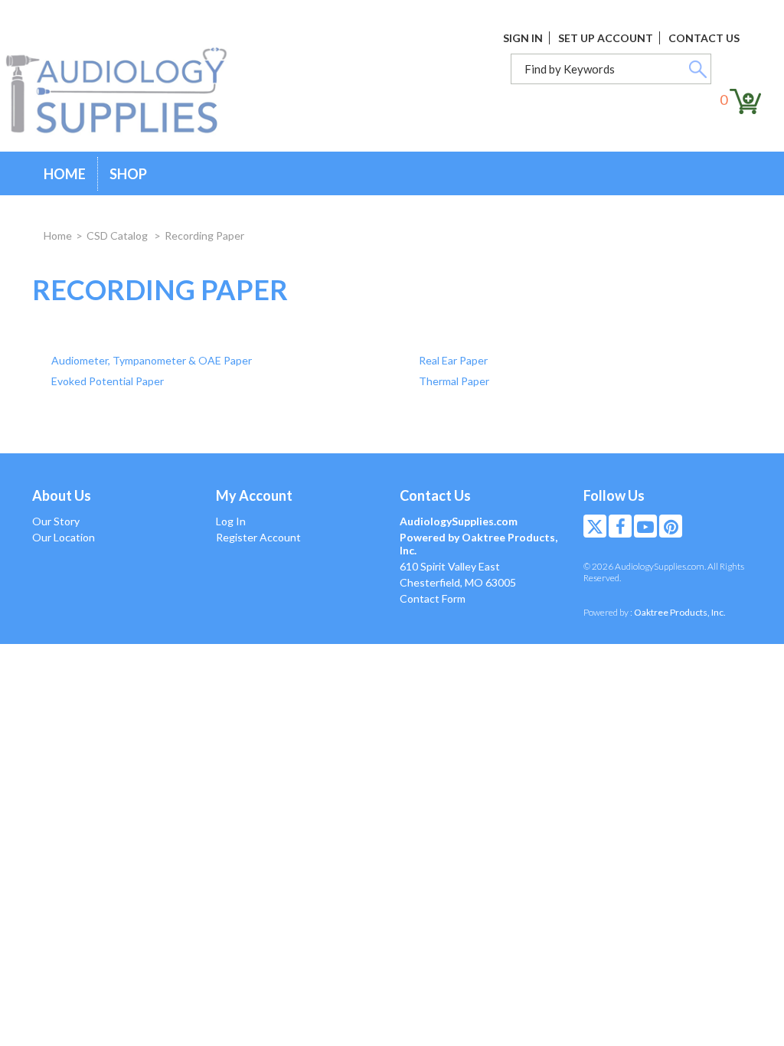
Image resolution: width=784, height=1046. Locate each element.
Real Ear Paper (453, 360)
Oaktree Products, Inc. (680, 612)
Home (65, 173)
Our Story (56, 521)
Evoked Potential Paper (107, 380)
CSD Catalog (118, 235)
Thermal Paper (454, 380)
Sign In (523, 37)
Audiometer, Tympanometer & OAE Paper (151, 360)
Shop (128, 173)
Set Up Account (605, 37)
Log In (231, 521)
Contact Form (433, 598)
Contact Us (704, 37)
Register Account (258, 537)
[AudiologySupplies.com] (127, 91)
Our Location (63, 537)
